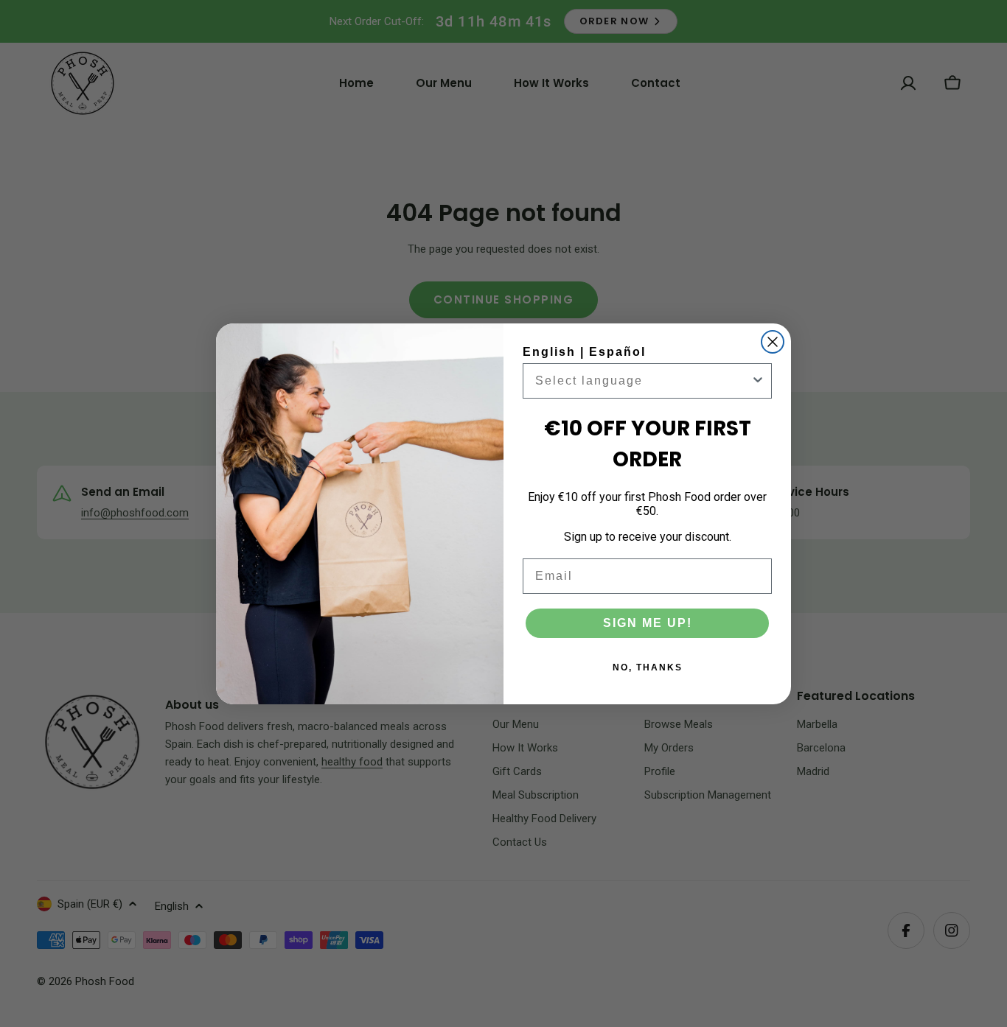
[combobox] (642, 381)
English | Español (584, 352)
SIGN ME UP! (647, 623)
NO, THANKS (648, 667)
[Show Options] (757, 381)
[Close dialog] (773, 342)
